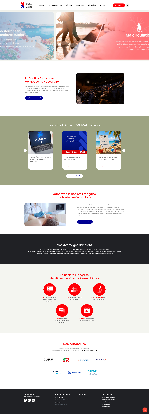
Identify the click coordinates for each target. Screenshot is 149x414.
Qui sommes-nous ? (34, 98)
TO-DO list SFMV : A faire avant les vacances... (107, 158)
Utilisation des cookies (108, 397)
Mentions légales (107, 402)
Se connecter (119, 5)
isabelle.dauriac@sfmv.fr (89, 350)
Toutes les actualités (74, 176)
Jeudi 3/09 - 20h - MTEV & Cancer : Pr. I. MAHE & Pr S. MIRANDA (40, 159)
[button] (144, 409)
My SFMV (102, 5)
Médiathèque (92, 5)
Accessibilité (106, 404)
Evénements (69, 5)
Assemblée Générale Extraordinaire (72, 158)
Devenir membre (84, 222)
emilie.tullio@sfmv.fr (61, 404)
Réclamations (106, 406)
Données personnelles (108, 399)
